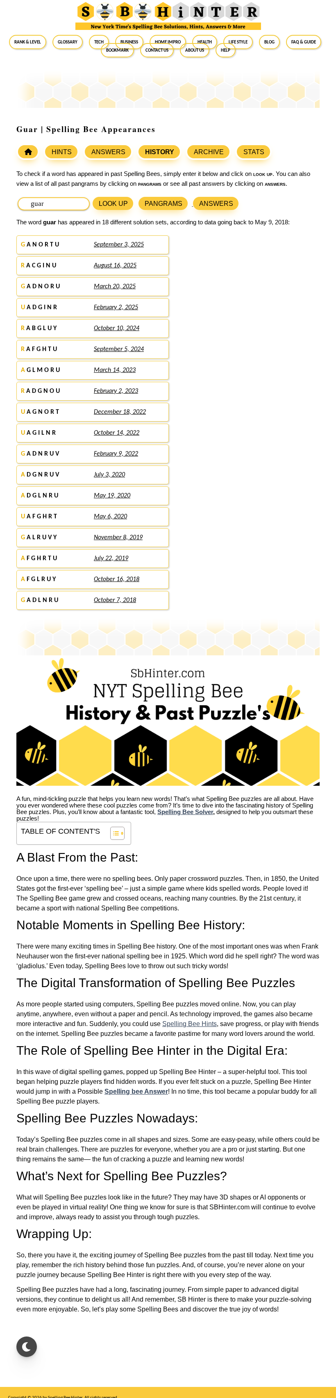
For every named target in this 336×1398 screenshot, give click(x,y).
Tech (99, 42)
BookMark (117, 50)
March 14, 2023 (115, 370)
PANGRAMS (163, 203)
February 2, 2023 (116, 391)
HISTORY (159, 151)
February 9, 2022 (116, 454)
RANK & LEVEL (27, 42)
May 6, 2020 (110, 516)
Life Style (238, 42)
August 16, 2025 (115, 265)
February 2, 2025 (116, 307)
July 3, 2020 (109, 475)
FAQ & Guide (303, 42)
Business (129, 42)
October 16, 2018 (116, 579)
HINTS (62, 151)
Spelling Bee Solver (185, 812)
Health (205, 42)
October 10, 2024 (116, 328)
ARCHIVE (209, 151)
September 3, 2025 (119, 245)
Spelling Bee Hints (189, 1023)
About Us (194, 50)
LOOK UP (113, 203)
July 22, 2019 (111, 558)
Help (225, 50)
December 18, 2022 (120, 412)
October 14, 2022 (116, 433)
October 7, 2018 (115, 600)
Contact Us (156, 50)
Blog (269, 42)
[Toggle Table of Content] (113, 833)
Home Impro (168, 42)
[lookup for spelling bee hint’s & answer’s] (27, 152)
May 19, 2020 (112, 496)
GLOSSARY (67, 42)
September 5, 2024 (119, 349)
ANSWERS (108, 151)
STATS (253, 151)
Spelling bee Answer (136, 1091)
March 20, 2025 (115, 286)
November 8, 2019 (118, 537)
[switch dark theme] (26, 1346)
